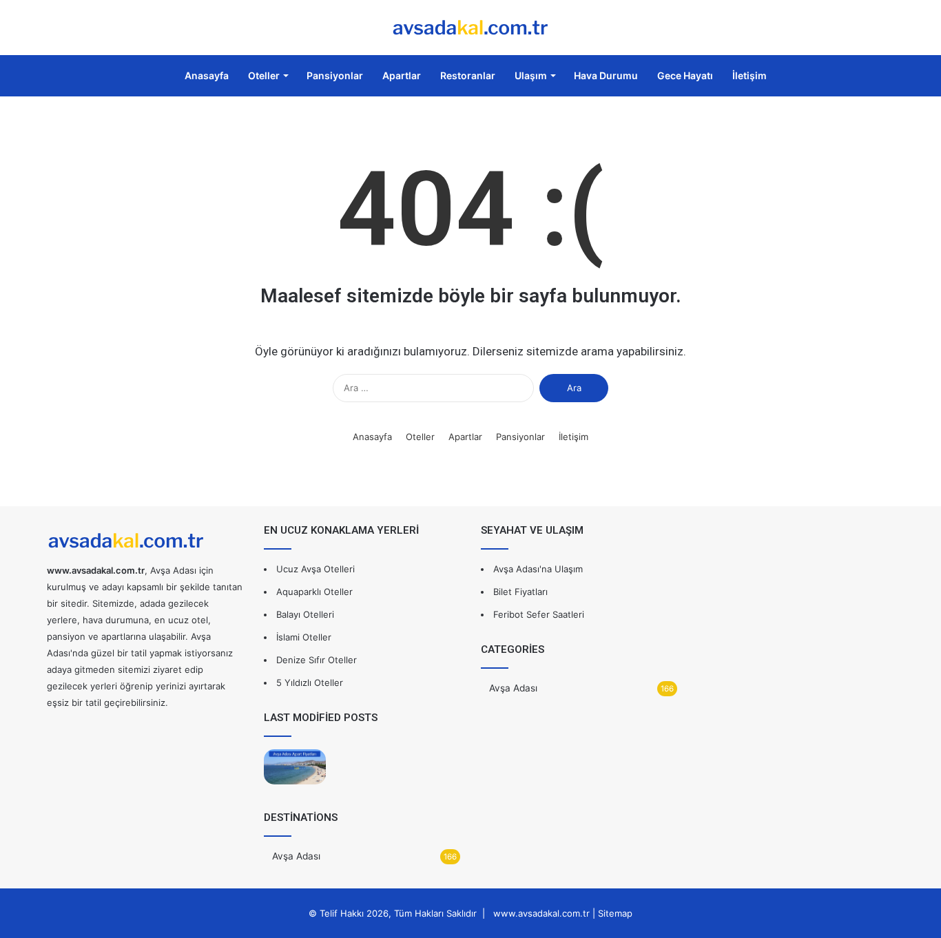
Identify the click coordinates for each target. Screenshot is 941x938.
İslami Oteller (303, 637)
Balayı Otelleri (305, 614)
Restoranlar (467, 75)
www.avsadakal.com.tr (541, 913)
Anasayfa (206, 75)
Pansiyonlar (335, 75)
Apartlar (401, 75)
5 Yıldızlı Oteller (309, 682)
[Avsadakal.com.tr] (470, 27)
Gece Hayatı (685, 75)
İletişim (749, 75)
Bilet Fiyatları (520, 591)
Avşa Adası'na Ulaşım (538, 568)
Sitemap (615, 913)
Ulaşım (531, 75)
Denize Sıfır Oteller (316, 659)
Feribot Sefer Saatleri (538, 614)
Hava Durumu (606, 75)
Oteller (264, 75)
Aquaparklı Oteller (314, 591)
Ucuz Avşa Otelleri (315, 568)
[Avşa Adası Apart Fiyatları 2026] (295, 766)
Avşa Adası (296, 856)
